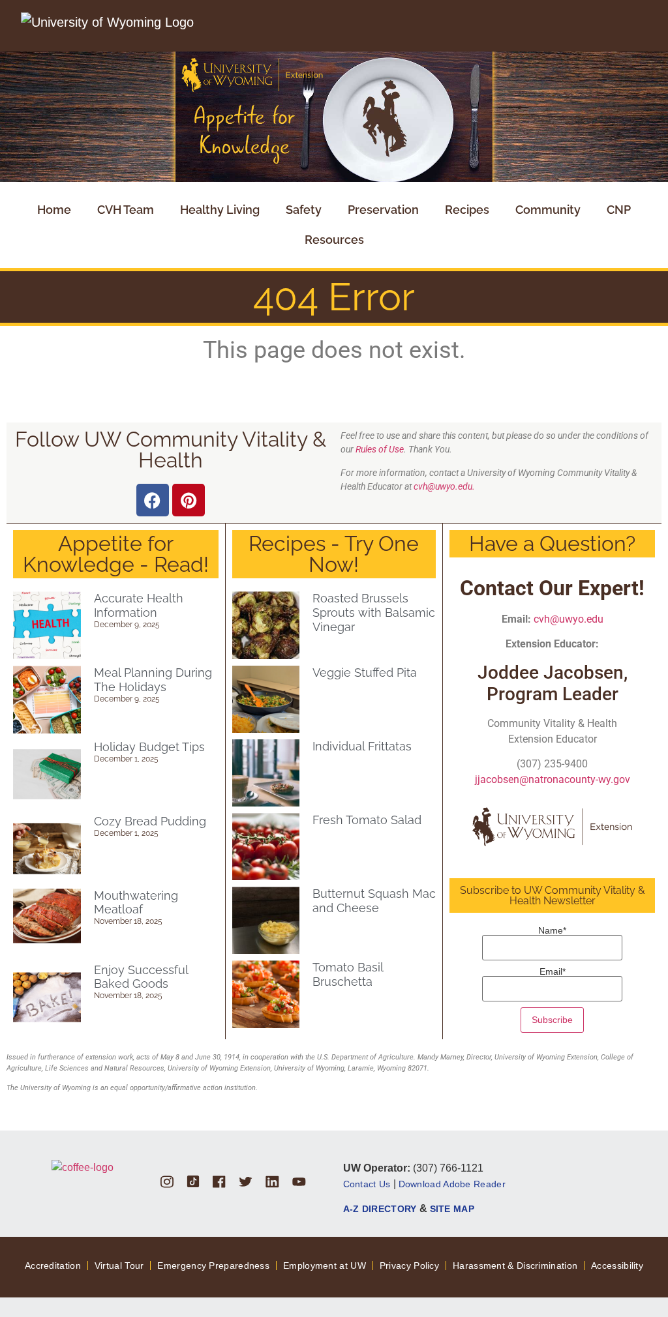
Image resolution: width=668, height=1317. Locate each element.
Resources (334, 239)
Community (548, 209)
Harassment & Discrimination (515, 1265)
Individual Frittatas (362, 746)
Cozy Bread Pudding (150, 821)
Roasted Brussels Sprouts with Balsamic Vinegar (373, 612)
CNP (619, 209)
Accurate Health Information (138, 605)
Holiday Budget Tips (149, 747)
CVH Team (125, 209)
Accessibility (617, 1265)
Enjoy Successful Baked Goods (141, 977)
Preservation (383, 209)
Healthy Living (220, 209)
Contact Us (367, 1184)
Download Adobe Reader (452, 1184)
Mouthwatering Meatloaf (136, 903)
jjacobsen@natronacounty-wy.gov (552, 779)
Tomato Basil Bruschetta (347, 974)
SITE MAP (452, 1209)
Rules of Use (380, 449)
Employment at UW (324, 1265)
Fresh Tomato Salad (366, 820)
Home (54, 209)
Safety (304, 209)
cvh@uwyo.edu (568, 619)
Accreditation (53, 1265)
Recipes (467, 209)
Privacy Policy (409, 1265)
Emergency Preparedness (213, 1265)
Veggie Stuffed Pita (364, 672)
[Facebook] (152, 500)
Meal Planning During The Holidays (153, 680)
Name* (552, 931)
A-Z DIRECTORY (380, 1209)
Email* (552, 972)
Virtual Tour (119, 1265)
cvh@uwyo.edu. (444, 486)
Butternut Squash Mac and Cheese (374, 901)
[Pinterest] (188, 500)
